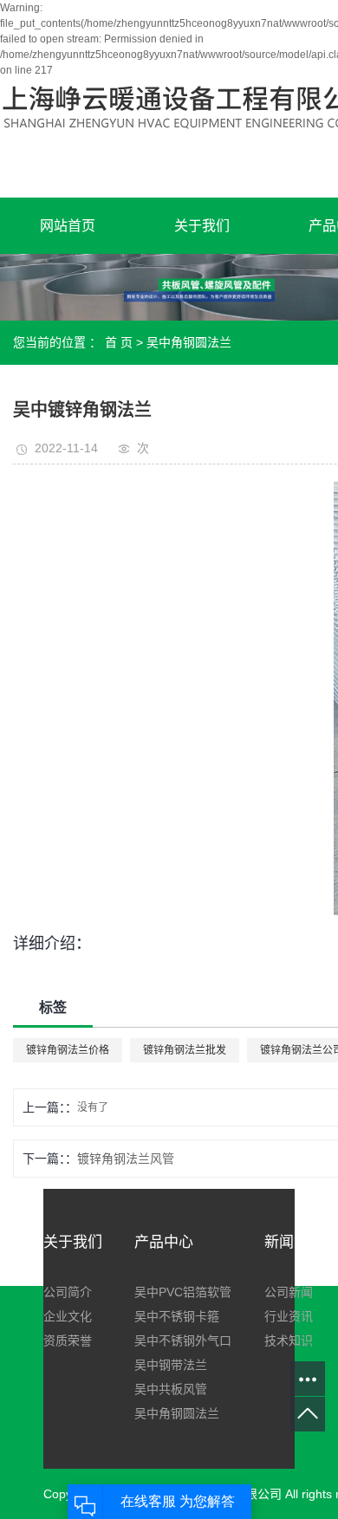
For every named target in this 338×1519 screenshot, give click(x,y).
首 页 (119, 342)
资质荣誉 (67, 1340)
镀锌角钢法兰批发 (184, 1050)
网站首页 (67, 225)
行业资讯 (288, 1316)
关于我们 (202, 225)
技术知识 (288, 1340)
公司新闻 (288, 1292)
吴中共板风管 (170, 1389)
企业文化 (67, 1316)
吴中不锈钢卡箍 (176, 1316)
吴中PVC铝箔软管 (182, 1292)
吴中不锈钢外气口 (182, 1340)
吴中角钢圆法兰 (188, 342)
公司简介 (67, 1292)
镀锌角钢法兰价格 (67, 1050)
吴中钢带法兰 (170, 1365)
